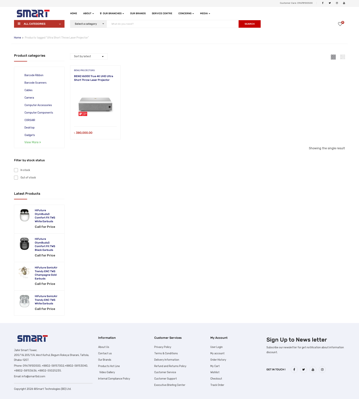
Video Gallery (106, 372)
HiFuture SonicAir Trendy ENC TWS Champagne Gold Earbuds (46, 273)
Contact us (105, 353)
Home (73, 13)
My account (217, 353)
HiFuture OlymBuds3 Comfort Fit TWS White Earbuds (45, 216)
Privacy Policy (162, 347)
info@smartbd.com (33, 376)
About (87, 13)
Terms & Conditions (166, 353)
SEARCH (250, 23)
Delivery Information (166, 359)
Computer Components (38, 112)
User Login (216, 347)
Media (204, 13)
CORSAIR (29, 120)
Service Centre (162, 13)
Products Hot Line (109, 366)
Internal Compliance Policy (114, 378)
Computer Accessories (38, 105)
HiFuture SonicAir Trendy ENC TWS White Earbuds (46, 300)
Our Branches (112, 13)
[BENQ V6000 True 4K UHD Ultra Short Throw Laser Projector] (95, 88)
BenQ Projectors (84, 70)
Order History (218, 359)
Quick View (95, 117)
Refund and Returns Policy (170, 366)
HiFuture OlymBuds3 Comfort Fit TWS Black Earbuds (45, 244)
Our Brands (138, 13)
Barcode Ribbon (33, 75)
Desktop (29, 127)
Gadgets (29, 135)
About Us (103, 347)
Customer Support (165, 378)
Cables (28, 90)
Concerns (185, 13)
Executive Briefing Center (169, 385)
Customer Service (165, 372)
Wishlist (215, 372)
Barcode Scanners (35, 82)
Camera (29, 97)
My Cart (215, 366)
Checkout (216, 378)
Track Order (217, 385)
